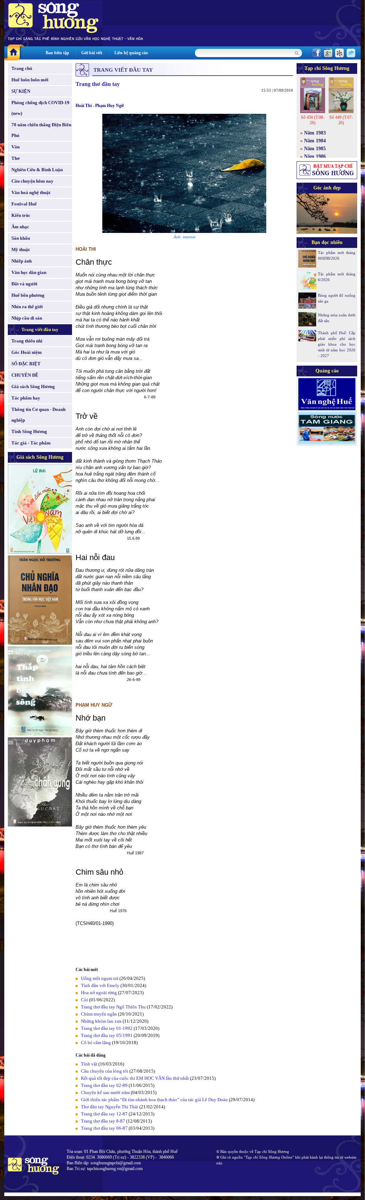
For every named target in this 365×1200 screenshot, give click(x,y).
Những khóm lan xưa (101, 1021)
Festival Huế (24, 204)
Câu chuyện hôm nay (32, 181)
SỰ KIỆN (20, 91)
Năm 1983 (315, 133)
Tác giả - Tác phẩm (31, 443)
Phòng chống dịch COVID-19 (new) (40, 108)
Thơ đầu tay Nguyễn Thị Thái (109, 1106)
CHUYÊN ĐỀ (24, 375)
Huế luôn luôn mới (29, 79)
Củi (84, 999)
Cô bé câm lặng (96, 1042)
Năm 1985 (315, 148)
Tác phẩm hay (25, 398)
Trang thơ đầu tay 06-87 (104, 1128)
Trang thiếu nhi (26, 341)
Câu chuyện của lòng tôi (104, 1071)
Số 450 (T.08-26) (312, 120)
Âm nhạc (20, 226)
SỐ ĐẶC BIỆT (26, 363)
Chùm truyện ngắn (99, 1014)
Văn (15, 146)
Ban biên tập (57, 52)
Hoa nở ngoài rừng (99, 992)
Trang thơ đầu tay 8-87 (103, 1121)
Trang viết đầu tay (39, 329)
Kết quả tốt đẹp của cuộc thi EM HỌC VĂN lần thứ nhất (135, 1078)
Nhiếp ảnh (21, 261)
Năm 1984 (315, 140)
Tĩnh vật (89, 1064)
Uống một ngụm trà (99, 978)
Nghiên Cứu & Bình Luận (37, 169)
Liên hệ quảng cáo (131, 52)
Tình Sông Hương (29, 431)
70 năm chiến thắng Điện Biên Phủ (41, 130)
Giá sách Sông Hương (33, 386)
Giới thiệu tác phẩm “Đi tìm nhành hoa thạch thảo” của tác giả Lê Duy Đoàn (154, 1099)
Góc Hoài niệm (26, 352)
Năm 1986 (315, 156)
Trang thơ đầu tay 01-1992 (107, 1028)
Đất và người (24, 283)
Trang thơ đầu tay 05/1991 (107, 1035)
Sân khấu (20, 238)
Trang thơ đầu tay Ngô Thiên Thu (113, 1007)
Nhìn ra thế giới (27, 306)
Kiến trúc (20, 215)
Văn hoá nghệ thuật (30, 192)
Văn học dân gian (28, 272)
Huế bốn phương (28, 295)
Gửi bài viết (91, 52)
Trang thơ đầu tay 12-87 (104, 1114)
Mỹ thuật (20, 249)
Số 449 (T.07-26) (341, 120)
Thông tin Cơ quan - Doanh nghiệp (38, 415)
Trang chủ (21, 68)
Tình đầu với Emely (100, 985)
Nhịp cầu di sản (26, 318)
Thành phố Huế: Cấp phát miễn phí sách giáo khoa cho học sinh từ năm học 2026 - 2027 (336, 344)
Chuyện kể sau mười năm (105, 1092)
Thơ (15, 158)
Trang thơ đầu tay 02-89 (104, 1085)
